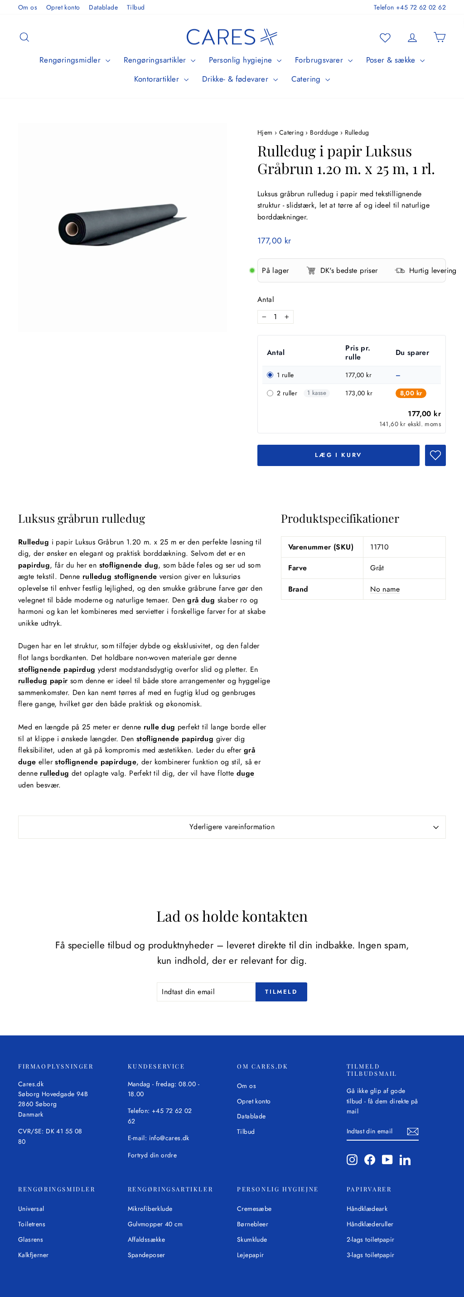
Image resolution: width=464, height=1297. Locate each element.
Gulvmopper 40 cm (155, 1224)
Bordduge (324, 132)
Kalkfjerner (33, 1254)
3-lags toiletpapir (371, 1254)
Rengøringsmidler (71, 59)
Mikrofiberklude (150, 1208)
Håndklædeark (367, 1208)
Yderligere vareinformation (232, 826)
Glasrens (30, 1239)
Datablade (103, 7)
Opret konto (63, 7)
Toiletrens (31, 1224)
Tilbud (136, 7)
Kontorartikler (158, 78)
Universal (31, 1208)
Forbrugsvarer (320, 59)
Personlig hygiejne (242, 59)
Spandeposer (146, 1254)
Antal (265, 299)
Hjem (266, 132)
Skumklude (252, 1239)
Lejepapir (250, 1254)
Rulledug (357, 132)
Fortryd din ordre (152, 1155)
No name (385, 589)
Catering (307, 78)
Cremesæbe (254, 1208)
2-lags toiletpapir (371, 1239)
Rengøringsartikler (156, 59)
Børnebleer (252, 1224)
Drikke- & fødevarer (236, 78)
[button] (435, 455)
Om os (27, 7)
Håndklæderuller (370, 1224)
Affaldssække (146, 1239)
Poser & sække (392, 59)
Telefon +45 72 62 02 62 (410, 7)
